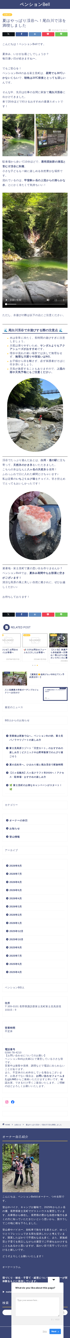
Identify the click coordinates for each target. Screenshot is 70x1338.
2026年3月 (15, 906)
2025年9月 (15, 947)
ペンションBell (35, 4)
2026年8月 (15, 865)
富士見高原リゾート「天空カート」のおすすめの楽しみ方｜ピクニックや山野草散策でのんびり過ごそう (36, 752)
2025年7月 (15, 955)
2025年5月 (15, 964)
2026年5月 (15, 890)
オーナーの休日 (18, 820)
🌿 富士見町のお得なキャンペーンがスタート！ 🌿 (35, 787)
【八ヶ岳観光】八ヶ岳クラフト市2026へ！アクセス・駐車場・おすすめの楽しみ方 (36, 775)
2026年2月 (15, 914)
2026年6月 (15, 882)
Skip (45, 1331)
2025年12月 (16, 931)
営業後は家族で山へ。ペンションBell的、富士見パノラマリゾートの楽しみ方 (36, 738)
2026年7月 (15, 873)
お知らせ (7, 15)
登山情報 (14, 836)
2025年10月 (16, 939)
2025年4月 (15, 972)
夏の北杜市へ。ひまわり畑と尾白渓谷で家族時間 (36, 764)
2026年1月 (15, 923)
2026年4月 (15, 898)
